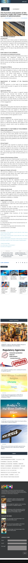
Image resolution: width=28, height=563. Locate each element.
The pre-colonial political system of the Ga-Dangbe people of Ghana (4, 291)
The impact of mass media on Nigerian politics (14, 277)
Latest (3, 496)
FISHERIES (15, 463)
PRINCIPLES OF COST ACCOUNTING (9, 472)
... (18, 493)
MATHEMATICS (15, 468)
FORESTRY (20, 463)
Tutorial (16, 474)
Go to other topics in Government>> (7, 245)
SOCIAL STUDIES (4, 474)
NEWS (21, 468)
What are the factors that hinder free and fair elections (13, 290)
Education (9, 461)
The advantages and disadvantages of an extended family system (15, 519)
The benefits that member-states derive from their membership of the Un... (23, 291)
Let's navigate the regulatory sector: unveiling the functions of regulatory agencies (16, 504)
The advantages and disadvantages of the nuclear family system (16, 530)
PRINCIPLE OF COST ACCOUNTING (8, 470)
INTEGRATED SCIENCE (6, 468)
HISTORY (23, 466)
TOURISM (11, 474)
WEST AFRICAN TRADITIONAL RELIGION (10, 476)
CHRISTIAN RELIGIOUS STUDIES (8, 459)
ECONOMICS (3, 461)
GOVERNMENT (16, 9)
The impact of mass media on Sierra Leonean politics (4, 278)
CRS (23, 459)
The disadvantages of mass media (23, 277)
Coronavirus (19, 459)
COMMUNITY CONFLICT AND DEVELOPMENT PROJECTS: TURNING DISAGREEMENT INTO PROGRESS (15, 500)
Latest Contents (14, 320)
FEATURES (15, 461)
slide (19, 472)
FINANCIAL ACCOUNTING (6, 463)
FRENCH (2, 466)
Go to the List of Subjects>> (6, 246)
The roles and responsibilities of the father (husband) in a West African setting (16, 524)
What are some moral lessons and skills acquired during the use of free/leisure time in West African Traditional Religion (13, 447)
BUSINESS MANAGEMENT (6, 457)
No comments (24, 18)
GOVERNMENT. (16, 466)
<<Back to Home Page (5, 243)
